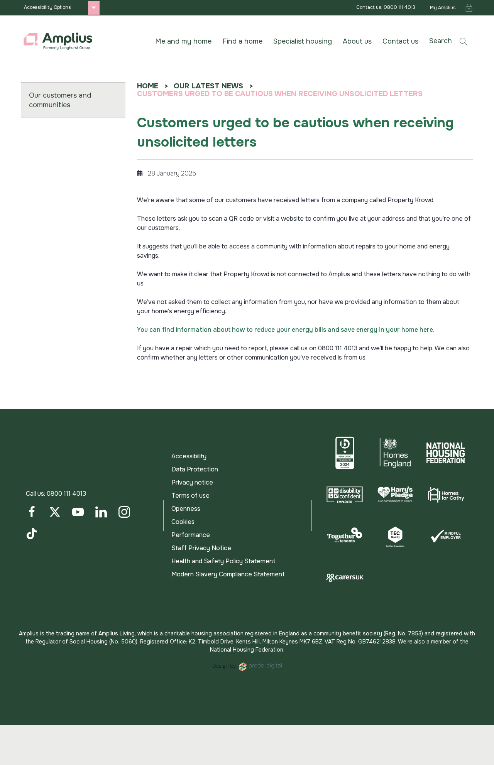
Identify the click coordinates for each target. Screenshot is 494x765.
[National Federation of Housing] (445, 453)
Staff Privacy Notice (201, 548)
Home (147, 86)
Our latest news (208, 86)
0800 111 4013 (66, 494)
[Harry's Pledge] (395, 494)
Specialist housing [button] (302, 41)
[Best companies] (345, 453)
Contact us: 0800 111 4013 (385, 7)
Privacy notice (192, 482)
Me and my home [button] (183, 41)
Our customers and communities (60, 100)
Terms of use (190, 495)
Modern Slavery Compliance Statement (228, 574)
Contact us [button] (400, 41)
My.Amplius (443, 8)
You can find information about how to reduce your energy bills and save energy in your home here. (286, 330)
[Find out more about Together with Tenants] (345, 536)
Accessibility (188, 456)
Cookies (183, 522)
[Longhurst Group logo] (57, 41)
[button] (451, 41)
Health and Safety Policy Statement (223, 561)
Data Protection (194, 469)
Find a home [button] (242, 41)
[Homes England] (395, 453)
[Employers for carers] (345, 578)
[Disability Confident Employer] (345, 494)
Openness (185, 509)
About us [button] (357, 41)
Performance (190, 535)
